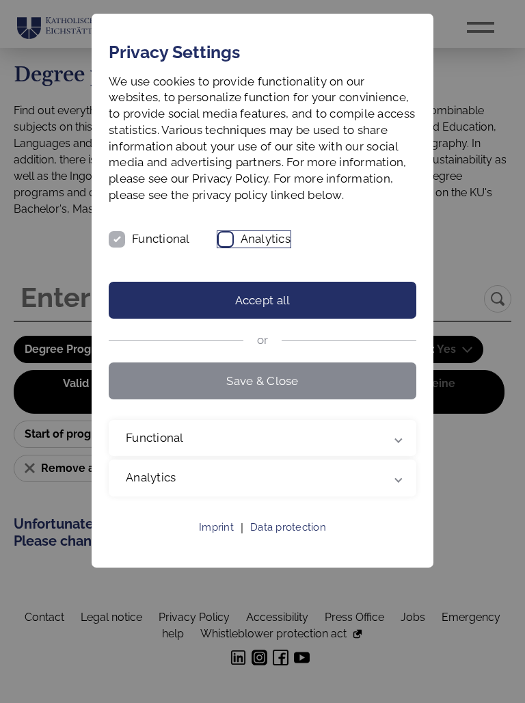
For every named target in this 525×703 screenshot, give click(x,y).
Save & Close (262, 381)
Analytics (266, 239)
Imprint (216, 544)
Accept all (263, 300)
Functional (161, 239)
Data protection (288, 544)
